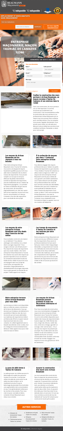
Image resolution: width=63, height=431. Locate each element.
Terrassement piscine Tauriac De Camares (16, 420)
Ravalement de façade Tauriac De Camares (32, 413)
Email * (28, 73)
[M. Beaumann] (13, 4)
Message (28, 79)
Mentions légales (37, 429)
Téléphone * (47, 73)
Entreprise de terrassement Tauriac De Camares (16, 415)
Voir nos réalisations (8, 22)
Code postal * (48, 66)
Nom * (28, 66)
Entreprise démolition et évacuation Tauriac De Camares (48, 419)
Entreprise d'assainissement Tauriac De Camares (31, 419)
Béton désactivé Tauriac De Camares (48, 413)
